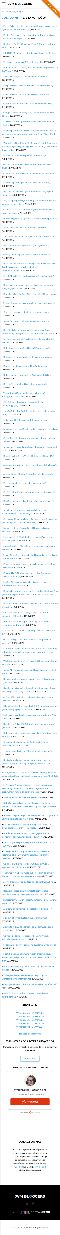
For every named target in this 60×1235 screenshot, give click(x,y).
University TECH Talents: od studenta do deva (25, 420)
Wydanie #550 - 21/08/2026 (30, 1013)
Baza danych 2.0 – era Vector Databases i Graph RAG (28, 456)
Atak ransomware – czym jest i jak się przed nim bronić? (29, 465)
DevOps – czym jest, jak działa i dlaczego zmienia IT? (28, 501)
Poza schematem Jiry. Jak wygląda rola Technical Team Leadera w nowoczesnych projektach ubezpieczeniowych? (29, 267)
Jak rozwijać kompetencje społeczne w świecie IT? (27, 908)
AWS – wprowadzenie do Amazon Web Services (26, 227)
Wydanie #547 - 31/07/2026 (30, 1023)
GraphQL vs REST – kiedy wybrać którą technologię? (28, 276)
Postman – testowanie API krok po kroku (23, 62)
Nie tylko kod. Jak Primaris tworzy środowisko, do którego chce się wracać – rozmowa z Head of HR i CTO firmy (29, 957)
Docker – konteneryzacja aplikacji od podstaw (25, 366)
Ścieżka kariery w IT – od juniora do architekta (25, 76)
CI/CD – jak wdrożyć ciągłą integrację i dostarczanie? (28, 492)
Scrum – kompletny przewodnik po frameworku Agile (28, 303)
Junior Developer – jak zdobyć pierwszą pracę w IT (27, 321)
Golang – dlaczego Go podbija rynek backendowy (27, 254)
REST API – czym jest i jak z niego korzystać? (24, 384)
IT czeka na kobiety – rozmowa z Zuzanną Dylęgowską (29, 944)
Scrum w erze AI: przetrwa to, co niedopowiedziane (27, 103)
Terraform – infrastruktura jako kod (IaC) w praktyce (28, 236)
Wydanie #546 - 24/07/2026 (30, 1026)
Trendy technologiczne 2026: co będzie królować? (27, 751)
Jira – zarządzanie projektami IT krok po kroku (25, 312)
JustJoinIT (11, 17)
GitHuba (18, 1166)
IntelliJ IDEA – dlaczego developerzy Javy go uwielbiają (29, 53)
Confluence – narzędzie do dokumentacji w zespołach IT (30, 173)
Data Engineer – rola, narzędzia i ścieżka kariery (25, 94)
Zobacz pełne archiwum (30, 1033)
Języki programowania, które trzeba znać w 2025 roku (29, 881)
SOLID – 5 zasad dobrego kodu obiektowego (24, 155)
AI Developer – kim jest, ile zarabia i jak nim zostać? (27, 474)
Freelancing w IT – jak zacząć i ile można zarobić (26, 182)
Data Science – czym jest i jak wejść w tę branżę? (26, 348)
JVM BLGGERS (20, 4)
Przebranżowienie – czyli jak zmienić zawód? (24, 483)
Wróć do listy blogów (13, 11)
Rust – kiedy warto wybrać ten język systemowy (26, 245)
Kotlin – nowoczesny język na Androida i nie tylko (26, 375)
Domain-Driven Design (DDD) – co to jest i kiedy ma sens (30, 294)
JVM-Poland (39, 1166)
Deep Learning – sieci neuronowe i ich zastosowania (27, 85)
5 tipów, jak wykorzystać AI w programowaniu (25, 917)
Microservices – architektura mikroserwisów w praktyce (30, 429)
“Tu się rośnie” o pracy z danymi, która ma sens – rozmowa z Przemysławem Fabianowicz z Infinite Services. (25, 854)
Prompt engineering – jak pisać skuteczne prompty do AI (30, 218)
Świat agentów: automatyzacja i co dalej (22, 797)
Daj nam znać (30, 1059)
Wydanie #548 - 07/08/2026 (30, 1019)
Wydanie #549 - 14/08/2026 (30, 1016)
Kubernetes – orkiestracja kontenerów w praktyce (27, 357)
